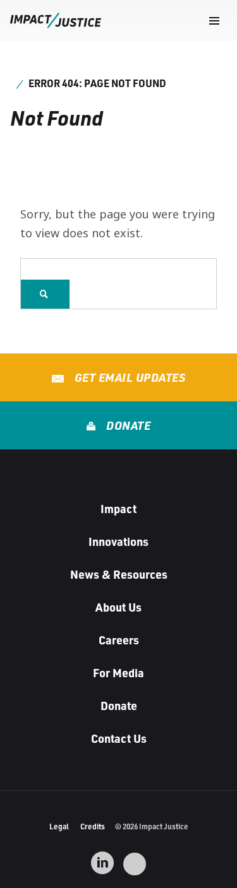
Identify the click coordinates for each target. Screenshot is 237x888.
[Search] (45, 294)
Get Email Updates (128, 377)
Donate (127, 425)
